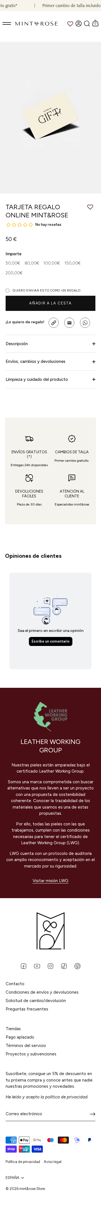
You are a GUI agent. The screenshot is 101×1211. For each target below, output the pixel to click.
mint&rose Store (32, 1189)
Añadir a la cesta (50, 303)
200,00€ (14, 273)
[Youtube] (37, 965)
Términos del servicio (26, 1045)
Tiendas (13, 1028)
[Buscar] (87, 23)
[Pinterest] (77, 965)
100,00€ (51, 263)
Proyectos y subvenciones (31, 1054)
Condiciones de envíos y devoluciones (42, 992)
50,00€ (13, 263)
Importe (14, 253)
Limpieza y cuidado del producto (37, 379)
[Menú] (7, 23)
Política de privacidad (23, 1162)
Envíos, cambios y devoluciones (35, 361)
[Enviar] (92, 1114)
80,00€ (32, 263)
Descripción (17, 343)
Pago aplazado (20, 1037)
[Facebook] (23, 965)
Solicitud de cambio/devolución (36, 1000)
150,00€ (73, 263)
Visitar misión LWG (50, 880)
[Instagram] (50, 965)
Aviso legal (52, 1162)
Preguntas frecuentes (27, 1009)
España (12, 1178)
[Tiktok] (64, 965)
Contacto (15, 983)
